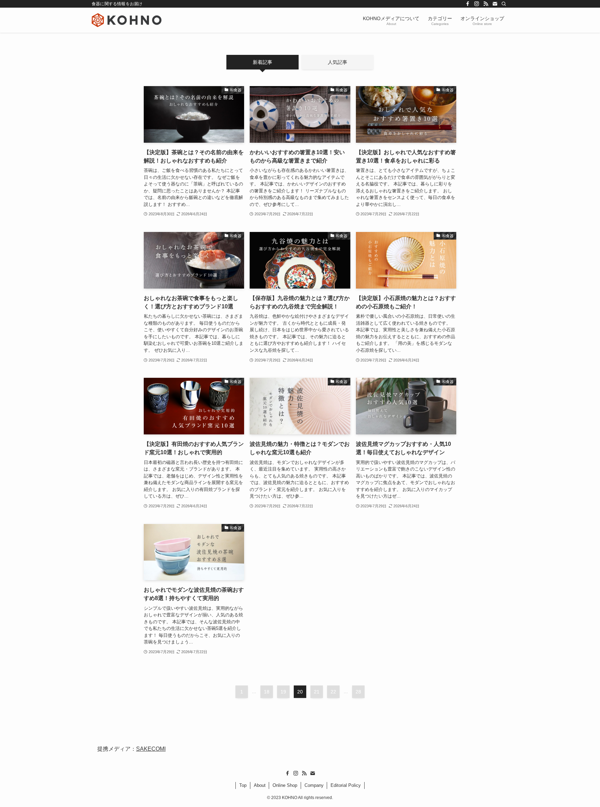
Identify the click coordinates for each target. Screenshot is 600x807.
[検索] (503, 4)
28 (358, 691)
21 (316, 691)
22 (333, 691)
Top (243, 785)
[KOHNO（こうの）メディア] (126, 20)
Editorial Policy (346, 785)
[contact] (494, 4)
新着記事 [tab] (262, 62)
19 (283, 691)
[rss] (485, 4)
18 (266, 691)
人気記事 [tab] (337, 62)
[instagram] (476, 4)
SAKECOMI (151, 749)
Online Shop (285, 785)
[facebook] (467, 4)
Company (314, 785)
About (260, 785)
